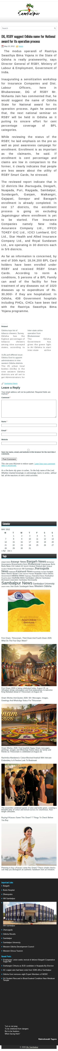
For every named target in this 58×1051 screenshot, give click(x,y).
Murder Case (18, 573)
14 (6, 542)
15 (14, 542)
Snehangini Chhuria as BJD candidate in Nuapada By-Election (28, 966)
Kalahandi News (24, 571)
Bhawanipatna (6, 564)
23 (22, 545)
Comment (5, 398)
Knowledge (37, 571)
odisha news (17, 575)
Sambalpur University (43, 583)
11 (37, 539)
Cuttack (17, 566)
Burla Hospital (8, 890)
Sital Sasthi (14, 586)
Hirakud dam (41, 566)
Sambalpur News (10, 384)
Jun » (9, 551)
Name (4, 422)
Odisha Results (9, 934)
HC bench (25, 566)
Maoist (9, 574)
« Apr (3, 551)
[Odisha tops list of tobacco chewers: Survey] (14, 339)
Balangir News (18, 561)
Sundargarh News (26, 586)
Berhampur (50, 562)
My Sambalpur (32, 1047)
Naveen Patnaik (28, 573)
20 (53, 542)
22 (14, 545)
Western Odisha (42, 586)
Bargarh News (36, 561)
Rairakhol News (38, 576)
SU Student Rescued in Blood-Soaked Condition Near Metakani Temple (29, 979)
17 (30, 542)
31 (30, 548)
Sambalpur (7, 938)
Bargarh (6, 886)
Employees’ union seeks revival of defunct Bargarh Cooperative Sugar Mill (29, 961)
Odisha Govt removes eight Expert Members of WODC (25, 974)
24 (30, 545)
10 (30, 539)
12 (45, 539)
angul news (5, 562)
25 (37, 545)
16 (22, 542)
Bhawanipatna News (19, 564)
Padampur (28, 576)
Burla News (6, 566)
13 (53, 539)
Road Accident (6, 578)
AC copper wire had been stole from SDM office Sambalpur (27, 970)
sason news (5, 586)
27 (53, 545)
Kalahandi (12, 571)
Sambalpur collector (33, 578)
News (21, 46)
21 (6, 545)
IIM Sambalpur (28, 569)
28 (6, 548)
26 (45, 545)
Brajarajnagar (45, 564)
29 (14, 548)
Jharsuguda (8, 930)
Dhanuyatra (7, 894)
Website (4, 440)
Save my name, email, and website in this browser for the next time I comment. (28, 453)
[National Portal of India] (29, 631)
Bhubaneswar (34, 564)
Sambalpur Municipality (28, 580)
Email (4, 431)
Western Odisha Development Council (18, 947)
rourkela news (18, 578)
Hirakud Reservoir (14, 569)
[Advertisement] (29, 20)
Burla (53, 564)
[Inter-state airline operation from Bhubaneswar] (41, 340)
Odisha (44, 573)
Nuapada (38, 573)
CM (12, 566)
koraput (43, 571)
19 (45, 542)
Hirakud (32, 566)
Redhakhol (49, 576)
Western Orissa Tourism (13, 951)
